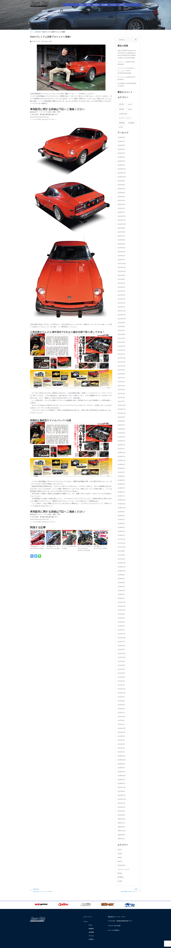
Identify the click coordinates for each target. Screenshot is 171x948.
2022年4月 (121, 342)
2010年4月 (121, 744)
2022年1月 (121, 354)
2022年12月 (122, 311)
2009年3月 (121, 772)
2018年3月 (121, 531)
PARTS (130, 109)
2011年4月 (121, 720)
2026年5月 (121, 149)
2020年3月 (121, 441)
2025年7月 (121, 189)
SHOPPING (123, 114)
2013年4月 (121, 677)
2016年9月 (121, 575)
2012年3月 (121, 709)
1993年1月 (121, 839)
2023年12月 (122, 263)
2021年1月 (121, 401)
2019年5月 (121, 480)
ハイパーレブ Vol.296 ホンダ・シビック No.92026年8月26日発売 (126, 70)
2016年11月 (121, 567)
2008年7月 (121, 780)
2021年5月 (121, 386)
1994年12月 (122, 831)
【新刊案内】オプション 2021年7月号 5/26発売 (100, 547)
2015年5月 (121, 618)
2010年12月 (121, 728)
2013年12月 (122, 653)
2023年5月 (121, 291)
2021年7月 (121, 378)
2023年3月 (121, 299)
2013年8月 (121, 665)
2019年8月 (121, 468)
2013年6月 (121, 673)
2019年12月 (121, 452)
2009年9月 (121, 764)
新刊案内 (131, 123)
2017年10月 (121, 547)
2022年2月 (121, 350)
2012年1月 (121, 713)
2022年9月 (121, 323)
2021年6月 (121, 382)
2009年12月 (122, 756)
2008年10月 (122, 776)
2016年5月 (121, 586)
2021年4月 (121, 389)
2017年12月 (121, 539)
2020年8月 (121, 421)
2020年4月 (121, 437)
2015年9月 (121, 614)
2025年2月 (121, 208)
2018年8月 (121, 516)
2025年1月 (121, 212)
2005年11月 (121, 795)
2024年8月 (121, 232)
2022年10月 (122, 319)
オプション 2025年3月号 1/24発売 (69, 547)
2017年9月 (121, 551)
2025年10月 (122, 177)
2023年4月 (121, 295)
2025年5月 (121, 197)
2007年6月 (121, 791)
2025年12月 (122, 169)
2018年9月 (121, 512)
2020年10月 (122, 413)
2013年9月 (121, 661)
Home (81, 5)
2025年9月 (121, 181)
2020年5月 (121, 433)
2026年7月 (121, 141)
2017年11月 (121, 543)
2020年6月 (121, 429)
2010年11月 (121, 732)
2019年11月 (121, 456)
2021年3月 (121, 393)
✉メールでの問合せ (113, 930)
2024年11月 (122, 220)
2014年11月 (121, 634)
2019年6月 (121, 476)
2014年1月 (121, 649)
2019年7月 (121, 472)
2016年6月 (121, 583)
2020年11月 (121, 409)
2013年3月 (121, 681)
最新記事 (38, 32)
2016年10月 (121, 571)
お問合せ (122, 5)
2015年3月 (121, 622)
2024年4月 (121, 248)
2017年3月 (121, 559)
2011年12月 (121, 716)
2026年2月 (121, 161)
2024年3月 (121, 252)
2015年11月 (121, 606)
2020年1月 (121, 449)
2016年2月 (121, 594)
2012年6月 (121, 701)
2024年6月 (121, 240)
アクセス (113, 5)
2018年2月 (121, 535)
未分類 (121, 127)
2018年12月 (121, 500)
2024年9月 (121, 228)
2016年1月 (121, 598)
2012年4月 (121, 705)
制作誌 (122, 123)
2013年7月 (121, 669)
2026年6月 (121, 145)
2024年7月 (121, 236)
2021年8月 (121, 374)
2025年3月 (121, 204)
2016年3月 (121, 590)
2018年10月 (121, 508)
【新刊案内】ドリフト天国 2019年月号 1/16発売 (37, 547)
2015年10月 (121, 610)
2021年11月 (121, 362)
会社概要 (105, 5)
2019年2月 (121, 492)
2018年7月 (121, 519)
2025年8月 (121, 185)
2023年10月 (122, 271)
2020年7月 (121, 425)
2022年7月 (121, 330)
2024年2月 (121, 256)
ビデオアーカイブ (125, 118)
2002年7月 (121, 811)
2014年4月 (121, 646)
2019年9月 (121, 464)
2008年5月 (121, 783)
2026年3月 (121, 157)
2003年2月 (121, 807)
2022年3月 (121, 346)
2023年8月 (121, 279)
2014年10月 (122, 638)
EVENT (130, 104)
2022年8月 (121, 326)
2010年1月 (121, 752)
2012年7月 (121, 697)
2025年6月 (121, 193)
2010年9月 (121, 736)
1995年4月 (121, 827)
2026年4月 (121, 153)
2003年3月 (121, 803)
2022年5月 (121, 338)
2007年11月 (121, 787)
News (88, 5)
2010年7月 (121, 740)
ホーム (32, 32)
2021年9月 (121, 370)
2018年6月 (121, 523)
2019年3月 (121, 488)
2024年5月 (121, 244)
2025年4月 (121, 200)
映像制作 (96, 5)
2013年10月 (122, 657)
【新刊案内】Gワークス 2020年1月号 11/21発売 (53, 547)
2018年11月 (121, 504)
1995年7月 (121, 823)
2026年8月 (121, 137)
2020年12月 (122, 405)
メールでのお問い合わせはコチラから (42, 119)
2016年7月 (121, 579)
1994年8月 (121, 835)
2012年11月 (121, 693)
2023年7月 (121, 283)
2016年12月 (121, 563)
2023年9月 (121, 275)
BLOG (121, 104)
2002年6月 (121, 815)
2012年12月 (121, 689)
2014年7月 (121, 642)
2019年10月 (121, 460)
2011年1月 (121, 724)
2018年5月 (121, 527)
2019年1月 (121, 496)
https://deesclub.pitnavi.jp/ (39, 117)
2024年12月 (122, 216)
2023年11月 (122, 267)
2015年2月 (121, 626)
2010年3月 (121, 748)
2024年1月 (121, 260)
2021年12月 (121, 358)
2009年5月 (121, 768)
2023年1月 (121, 307)
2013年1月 (121, 685)
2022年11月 (121, 315)
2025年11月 (121, 173)
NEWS (121, 109)
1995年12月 (121, 819)
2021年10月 (121, 366)
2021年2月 (121, 397)
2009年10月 (122, 760)
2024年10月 (122, 224)
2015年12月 (121, 602)
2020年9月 (121, 417)
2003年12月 (122, 799)
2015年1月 (121, 630)
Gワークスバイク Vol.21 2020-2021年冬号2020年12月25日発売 (85, 548)
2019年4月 (121, 484)
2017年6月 (121, 555)
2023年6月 (121, 287)
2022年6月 (121, 334)
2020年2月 (121, 445)
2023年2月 (121, 303)
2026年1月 (121, 165)
